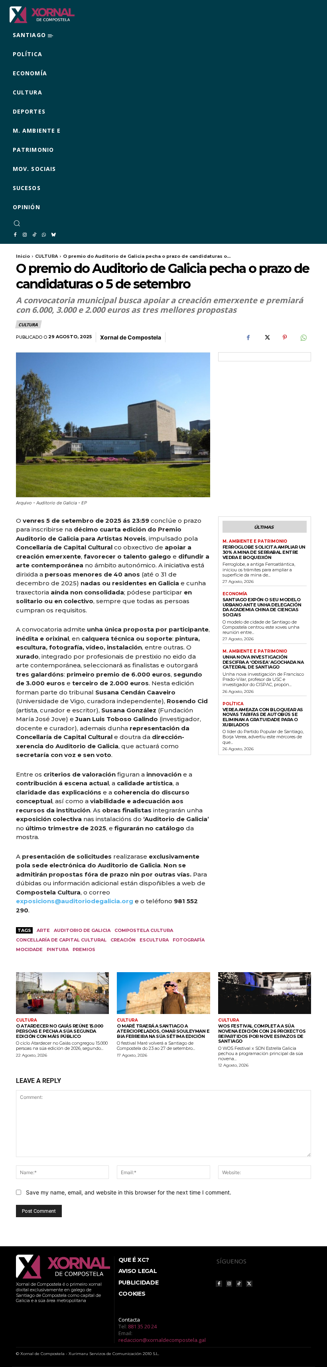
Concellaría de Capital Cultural (61, 940)
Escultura (154, 940)
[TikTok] (34, 235)
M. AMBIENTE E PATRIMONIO (255, 541)
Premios (84, 949)
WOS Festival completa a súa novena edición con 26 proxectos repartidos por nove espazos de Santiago (262, 1033)
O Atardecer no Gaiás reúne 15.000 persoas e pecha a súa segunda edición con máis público (59, 1031)
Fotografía (189, 940)
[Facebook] (15, 235)
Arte (43, 930)
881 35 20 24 (142, 1326)
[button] (17, 223)
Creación (123, 940)
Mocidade (29, 949)
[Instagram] (25, 235)
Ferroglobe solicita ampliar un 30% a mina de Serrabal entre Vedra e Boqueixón (264, 552)
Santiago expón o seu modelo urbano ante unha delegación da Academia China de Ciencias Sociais (262, 607)
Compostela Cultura (143, 930)
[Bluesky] (53, 235)
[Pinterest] (285, 337)
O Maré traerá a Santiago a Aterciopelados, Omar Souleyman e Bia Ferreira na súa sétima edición (163, 1031)
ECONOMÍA (235, 594)
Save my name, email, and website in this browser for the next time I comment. (128, 1192)
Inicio (23, 256)
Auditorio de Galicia (82, 930)
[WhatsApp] (44, 235)
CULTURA (46, 256)
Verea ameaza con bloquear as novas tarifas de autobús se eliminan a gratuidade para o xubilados (263, 717)
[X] (266, 337)
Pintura (58, 949)
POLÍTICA (233, 704)
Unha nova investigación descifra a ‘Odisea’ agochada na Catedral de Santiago (263, 662)
